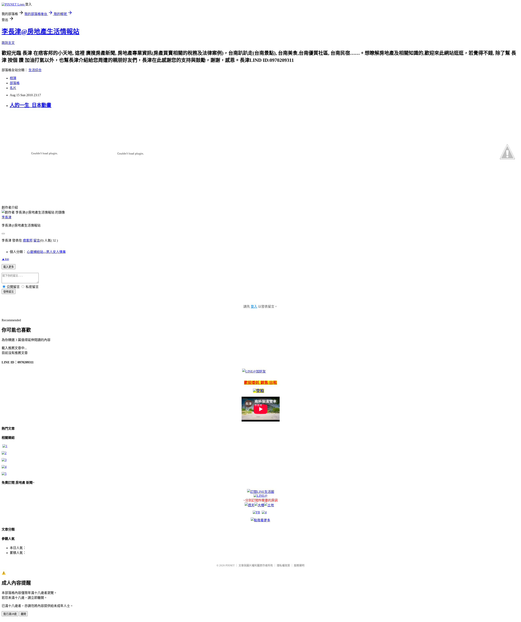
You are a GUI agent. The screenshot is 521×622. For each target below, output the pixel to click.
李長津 (6, 217)
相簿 (13, 78)
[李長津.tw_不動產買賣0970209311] (4, 473)
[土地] (269, 505)
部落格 (15, 83)
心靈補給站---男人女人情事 (46, 252)
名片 (13, 88)
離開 (23, 613)
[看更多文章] (4, 466)
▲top (5, 259)
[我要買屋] (4, 446)
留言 (36, 240)
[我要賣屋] (4, 453)
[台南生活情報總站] (260, 491)
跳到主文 (8, 43)
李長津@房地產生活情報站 (40, 31)
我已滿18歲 (10, 613)
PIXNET (230, 565)
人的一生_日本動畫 (30, 105)
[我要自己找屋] (4, 460)
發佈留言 (8, 291)
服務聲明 (299, 565)
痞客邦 (28, 240)
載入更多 (8, 266)
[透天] (249, 505)
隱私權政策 (283, 565)
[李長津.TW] (260, 520)
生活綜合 (35, 70)
